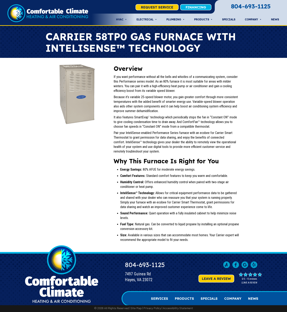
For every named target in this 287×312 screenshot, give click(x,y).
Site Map (136, 308)
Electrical (145, 19)
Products (201, 19)
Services (159, 298)
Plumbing (173, 19)
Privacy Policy (152, 308)
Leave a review (249, 282)
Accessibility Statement (178, 308)
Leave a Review (216, 279)
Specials (228, 19)
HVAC (119, 19)
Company (251, 19)
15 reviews (252, 278)
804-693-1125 (251, 6)
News (275, 19)
